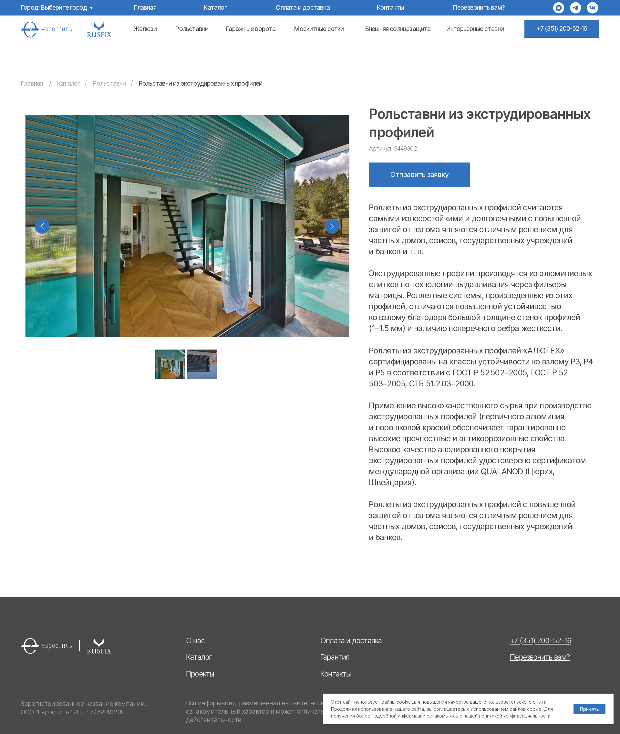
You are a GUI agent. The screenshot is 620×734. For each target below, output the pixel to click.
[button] (479, 7)
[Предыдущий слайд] (42, 226)
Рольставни (191, 29)
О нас (195, 640)
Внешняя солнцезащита (398, 29)
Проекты (200, 673)
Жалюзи (145, 29)
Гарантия (335, 657)
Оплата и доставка (302, 7)
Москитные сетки (319, 29)
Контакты (390, 7)
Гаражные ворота (250, 29)
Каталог (214, 7)
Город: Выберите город (54, 7)
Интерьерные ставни (475, 29)
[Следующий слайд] (332, 226)
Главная (145, 7)
